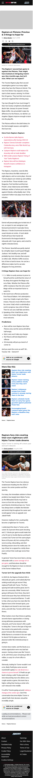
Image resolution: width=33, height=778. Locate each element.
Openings (23, 738)
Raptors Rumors (11, 724)
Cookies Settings (7, 760)
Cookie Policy (6, 751)
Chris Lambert (8, 448)
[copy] (12, 41)
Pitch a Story (24, 744)
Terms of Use (24, 748)
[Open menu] (3, 3)
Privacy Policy (6, 748)
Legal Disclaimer (26, 751)
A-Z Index (23, 754)
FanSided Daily (6, 744)
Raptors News (11, 420)
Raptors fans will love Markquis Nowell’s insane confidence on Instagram (15, 163)
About (3, 738)
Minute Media (10, 764)
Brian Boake (8, 38)
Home (3, 420)
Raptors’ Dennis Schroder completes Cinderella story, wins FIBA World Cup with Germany (17, 145)
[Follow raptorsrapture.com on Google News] (28, 358)
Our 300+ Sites (25, 741)
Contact (4, 741)
